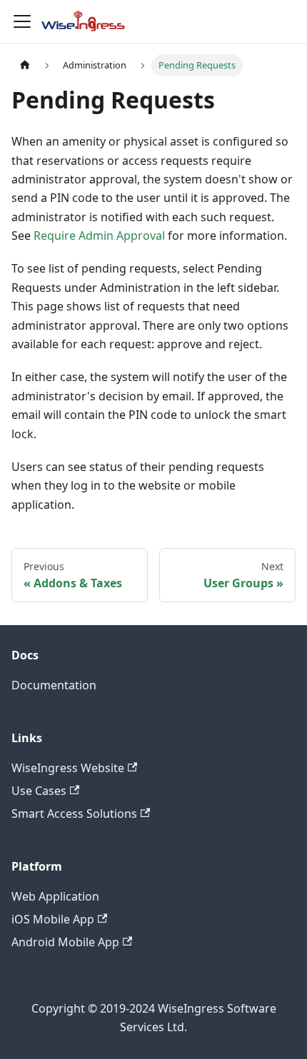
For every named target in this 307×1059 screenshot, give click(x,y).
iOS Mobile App (52, 919)
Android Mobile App (65, 942)
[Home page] (25, 65)
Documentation (53, 685)
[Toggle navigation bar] (22, 21)
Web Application (55, 896)
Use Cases (38, 791)
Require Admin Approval (99, 235)
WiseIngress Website (67, 768)
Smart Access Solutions (74, 813)
